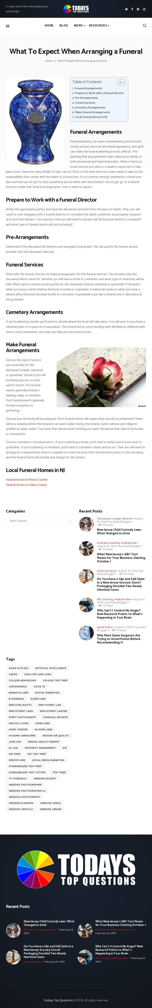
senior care (17, 760)
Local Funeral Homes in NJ (91, 117)
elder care (38, 698)
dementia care (18, 692)
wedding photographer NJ (27, 790)
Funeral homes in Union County (26, 485)
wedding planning (21, 803)
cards (13, 674)
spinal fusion (105, 627)
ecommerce (16, 698)
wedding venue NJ (21, 809)
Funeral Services (85, 103)
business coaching (108, 542)
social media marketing (48, 760)
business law (129, 542)
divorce (127, 518)
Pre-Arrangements (86, 98)
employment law (50, 705)
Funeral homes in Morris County (26, 479)
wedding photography (24, 797)
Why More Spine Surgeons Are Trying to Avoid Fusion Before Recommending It (118, 639)
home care (43, 723)
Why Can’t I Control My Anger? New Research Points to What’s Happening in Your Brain (119, 614)
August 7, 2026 (124, 627)
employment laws (21, 711)
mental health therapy (44, 741)
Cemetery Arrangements (90, 107)
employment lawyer (53, 711)
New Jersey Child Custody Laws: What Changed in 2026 (119, 531)
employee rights (20, 705)
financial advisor (55, 717)
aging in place (18, 668)
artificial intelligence (50, 668)
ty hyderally (18, 778)
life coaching (105, 599)
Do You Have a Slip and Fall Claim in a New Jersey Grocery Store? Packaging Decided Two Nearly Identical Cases (120, 584)
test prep (59, 772)
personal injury (106, 570)
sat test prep (37, 754)
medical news (122, 599)
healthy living (19, 723)
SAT (65, 748)
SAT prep (15, 754)
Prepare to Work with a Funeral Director (99, 93)
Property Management (40, 748)
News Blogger (122, 521)
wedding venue (51, 803)
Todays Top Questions (58, 1000)
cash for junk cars (37, 674)
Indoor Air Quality (56, 735)
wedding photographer (25, 784)
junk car (15, 741)
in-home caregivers (22, 735)
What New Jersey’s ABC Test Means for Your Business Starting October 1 (121, 558)
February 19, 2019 (105, 933)
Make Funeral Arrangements (92, 112)
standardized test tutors (27, 772)
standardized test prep (25, 766)
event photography (22, 717)
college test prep (55, 680)
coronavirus (18, 686)
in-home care (43, 729)
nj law (13, 748)
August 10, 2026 (106, 546)
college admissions (22, 680)
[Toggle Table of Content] (119, 82)
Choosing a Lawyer (109, 518)
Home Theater (18, 729)
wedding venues (51, 809)
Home (49, 61)
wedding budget (45, 778)
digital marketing (47, 692)
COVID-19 (39, 686)
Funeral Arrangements (88, 88)
